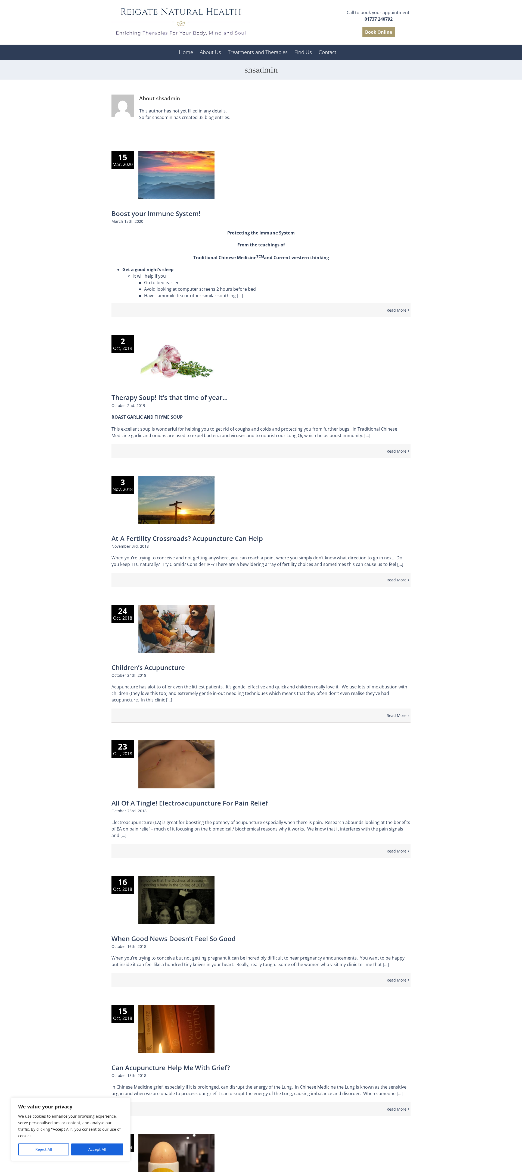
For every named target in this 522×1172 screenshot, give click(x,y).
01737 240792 (379, 19)
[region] (70, 1129)
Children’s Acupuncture (148, 667)
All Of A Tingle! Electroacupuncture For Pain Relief (189, 802)
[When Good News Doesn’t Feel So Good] (176, 900)
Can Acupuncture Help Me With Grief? (170, 1067)
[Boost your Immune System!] (176, 175)
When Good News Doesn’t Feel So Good (173, 938)
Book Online (378, 32)
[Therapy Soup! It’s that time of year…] (176, 359)
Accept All (97, 1149)
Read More (396, 310)
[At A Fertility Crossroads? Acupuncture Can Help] (176, 500)
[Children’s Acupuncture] (176, 629)
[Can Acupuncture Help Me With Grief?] (176, 1029)
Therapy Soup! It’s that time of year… (169, 397)
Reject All (43, 1149)
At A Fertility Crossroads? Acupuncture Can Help (187, 538)
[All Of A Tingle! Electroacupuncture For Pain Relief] (176, 764)
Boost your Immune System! (156, 213)
